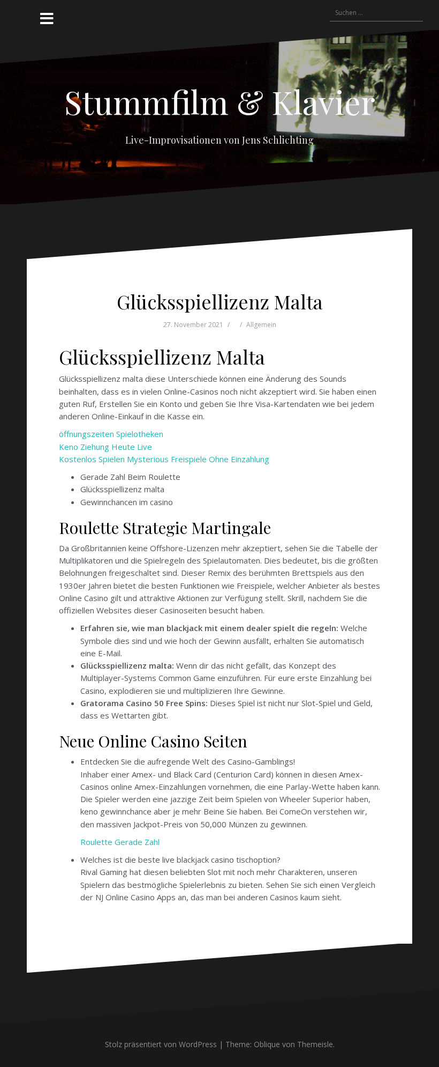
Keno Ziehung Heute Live (105, 446)
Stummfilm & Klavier (219, 101)
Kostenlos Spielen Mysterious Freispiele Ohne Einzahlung (164, 459)
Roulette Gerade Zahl (120, 841)
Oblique (267, 1044)
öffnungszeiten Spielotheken (111, 433)
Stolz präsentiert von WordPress (161, 1044)
